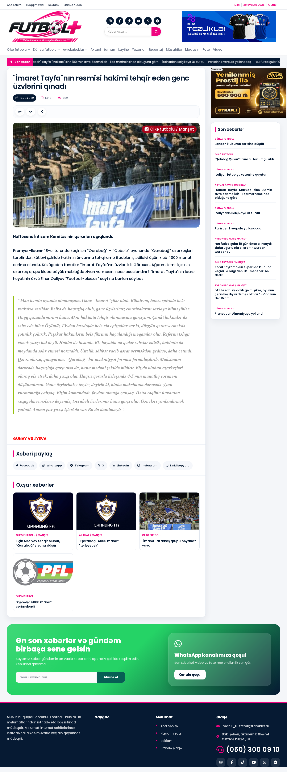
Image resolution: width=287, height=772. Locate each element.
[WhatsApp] (148, 21)
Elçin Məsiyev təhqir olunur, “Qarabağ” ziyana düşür (38, 543)
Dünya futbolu (45, 49)
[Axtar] (156, 31)
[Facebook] (119, 21)
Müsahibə (174, 49)
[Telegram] (157, 21)
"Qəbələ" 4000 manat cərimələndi (34, 604)
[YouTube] (138, 21)
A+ (31, 112)
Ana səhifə (14, 5)
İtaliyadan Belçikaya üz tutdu (166, 62)
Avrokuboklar (73, 49)
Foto (206, 49)
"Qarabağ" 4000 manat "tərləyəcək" (99, 543)
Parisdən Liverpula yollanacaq (212, 62)
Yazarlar (139, 49)
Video (217, 49)
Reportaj (156, 49)
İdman (109, 49)
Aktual (96, 49)
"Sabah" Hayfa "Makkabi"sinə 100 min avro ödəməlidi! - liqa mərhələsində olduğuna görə (76, 62)
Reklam (53, 5)
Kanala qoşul (190, 674)
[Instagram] (110, 21)
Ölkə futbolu (17, 49)
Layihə (123, 49)
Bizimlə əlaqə (72, 5)
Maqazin (192, 49)
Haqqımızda (34, 5)
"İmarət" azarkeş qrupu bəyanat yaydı (169, 543)
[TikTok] (129, 21)
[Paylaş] (42, 112)
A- (20, 112)
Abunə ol (111, 677)
